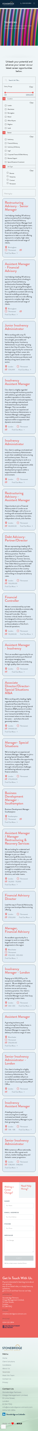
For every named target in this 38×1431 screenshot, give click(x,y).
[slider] (5, 92)
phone (7, 1223)
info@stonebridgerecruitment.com (14, 1313)
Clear (31, 86)
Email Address (11, 1212)
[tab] (11, 1190)
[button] (32, 3)
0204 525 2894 (8, 1322)
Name (7, 1201)
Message (8, 1235)
